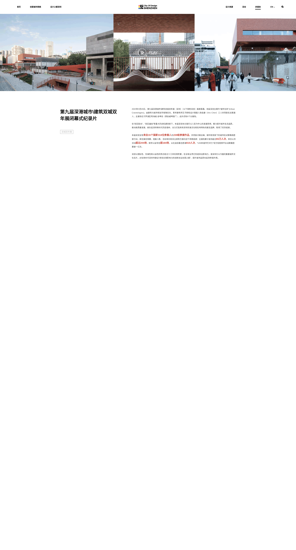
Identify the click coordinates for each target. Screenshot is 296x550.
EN (271, 7)
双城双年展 (67, 132)
